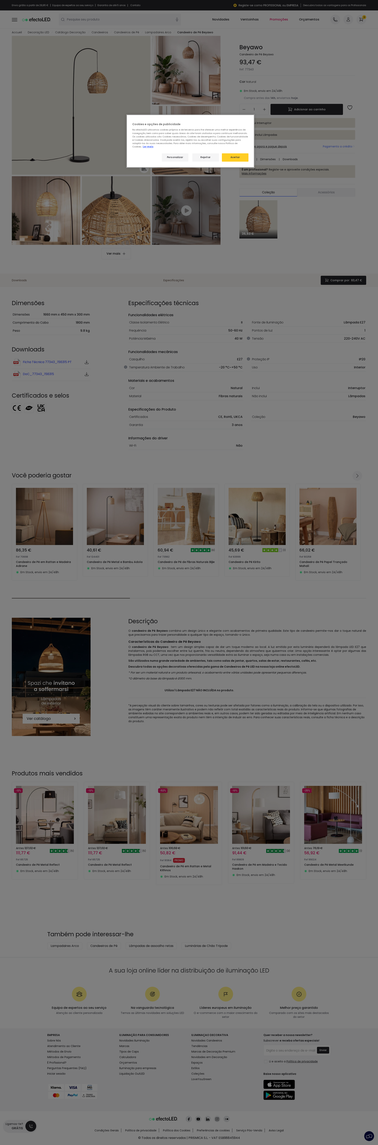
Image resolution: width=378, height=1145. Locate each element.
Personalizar (175, 157)
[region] (190, 141)
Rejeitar (205, 157)
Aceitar (235, 157)
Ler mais (148, 146)
